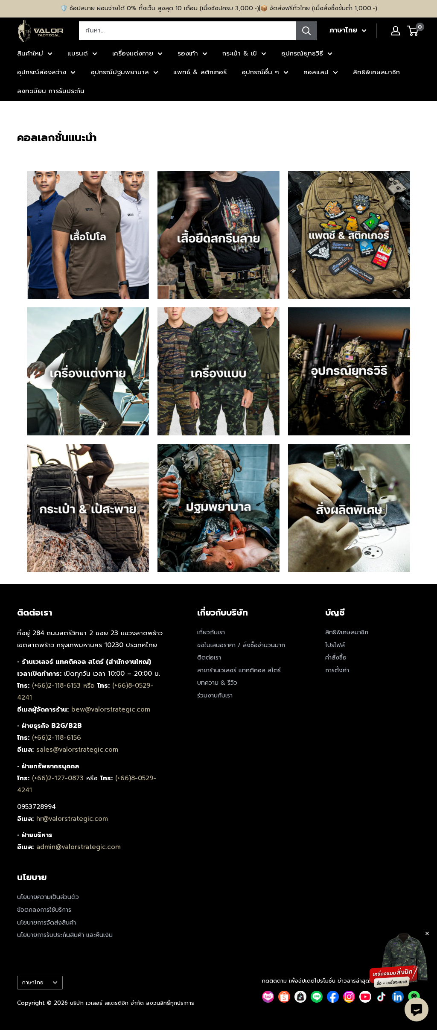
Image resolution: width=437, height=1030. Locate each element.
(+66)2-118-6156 (56, 737)
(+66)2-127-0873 (59, 778)
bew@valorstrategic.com (110, 709)
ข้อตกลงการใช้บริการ (44, 909)
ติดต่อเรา (209, 657)
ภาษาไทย (33, 982)
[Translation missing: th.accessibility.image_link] (88, 235)
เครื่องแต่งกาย (132, 53)
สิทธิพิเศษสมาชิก (376, 72)
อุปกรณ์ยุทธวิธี (302, 53)
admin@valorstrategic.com (78, 847)
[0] (413, 31)
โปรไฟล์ (335, 645)
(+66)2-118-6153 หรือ (64, 685)
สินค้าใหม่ (30, 53)
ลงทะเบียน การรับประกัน (50, 91)
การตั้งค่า (337, 670)
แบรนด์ (77, 53)
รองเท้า (188, 53)
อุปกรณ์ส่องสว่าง (41, 72)
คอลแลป (316, 72)
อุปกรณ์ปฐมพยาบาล (119, 72)
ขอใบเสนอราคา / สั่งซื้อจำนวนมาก (241, 645)
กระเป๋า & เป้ (239, 53)
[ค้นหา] (306, 30)
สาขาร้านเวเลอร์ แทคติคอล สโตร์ (239, 670)
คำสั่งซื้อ (336, 657)
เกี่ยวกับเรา (211, 632)
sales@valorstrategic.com (77, 749)
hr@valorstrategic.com (72, 818)
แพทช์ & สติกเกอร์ (200, 72)
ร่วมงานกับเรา (215, 695)
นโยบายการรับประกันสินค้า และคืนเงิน (65, 935)
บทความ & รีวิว (217, 682)
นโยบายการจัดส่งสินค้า (46, 922)
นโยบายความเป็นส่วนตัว (48, 897)
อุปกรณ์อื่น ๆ (260, 72)
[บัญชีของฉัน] (395, 30)
